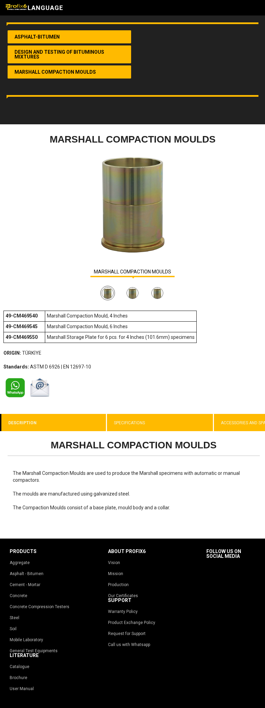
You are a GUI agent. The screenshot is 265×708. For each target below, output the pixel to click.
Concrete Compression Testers (39, 607)
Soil (13, 629)
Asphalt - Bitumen (26, 574)
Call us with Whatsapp (129, 645)
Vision (114, 563)
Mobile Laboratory (26, 640)
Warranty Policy (123, 612)
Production (118, 585)
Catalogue (19, 667)
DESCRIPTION (22, 422)
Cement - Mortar (25, 585)
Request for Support (127, 634)
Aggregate (20, 563)
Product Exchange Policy (131, 623)
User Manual (22, 689)
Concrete (18, 596)
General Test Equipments (34, 651)
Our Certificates (123, 596)
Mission (115, 574)
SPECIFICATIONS (129, 422)
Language (45, 7)
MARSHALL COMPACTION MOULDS (132, 271)
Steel (14, 618)
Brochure (18, 678)
